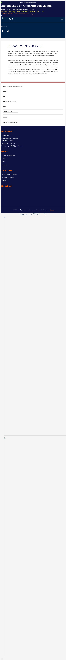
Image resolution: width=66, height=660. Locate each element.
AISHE (5, 117)
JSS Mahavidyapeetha (10, 112)
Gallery (4, 165)
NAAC (5, 91)
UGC (4, 107)
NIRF (4, 96)
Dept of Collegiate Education (12, 86)
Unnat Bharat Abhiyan (10, 122)
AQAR (4, 158)
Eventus (52, 210)
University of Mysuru (10, 101)
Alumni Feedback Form (8, 155)
